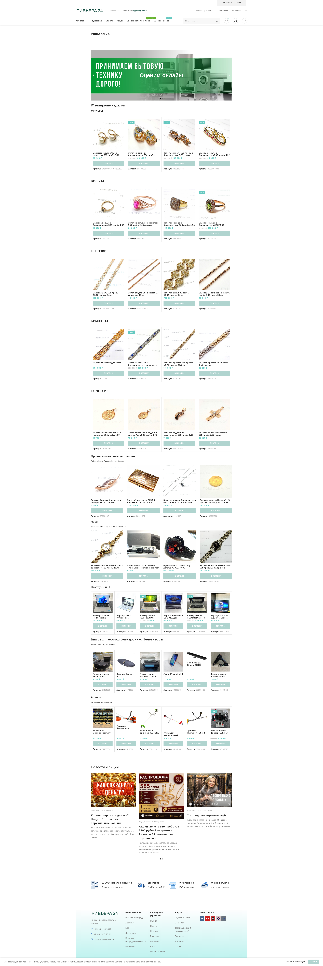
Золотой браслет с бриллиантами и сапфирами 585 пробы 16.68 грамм (142, 364)
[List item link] (136, 917)
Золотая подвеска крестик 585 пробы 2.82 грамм (213, 433)
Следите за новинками (112, 887)
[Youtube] (207, 918)
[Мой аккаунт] (246, 10)
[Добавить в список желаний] (122, 134)
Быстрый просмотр (122, 129)
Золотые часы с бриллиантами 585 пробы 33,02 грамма (215, 566)
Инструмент (96, 702)
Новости (99, 810)
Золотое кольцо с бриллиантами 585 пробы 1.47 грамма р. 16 (108, 225)
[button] (93, 75)
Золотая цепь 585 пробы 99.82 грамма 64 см (176, 293)
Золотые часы (97, 526)
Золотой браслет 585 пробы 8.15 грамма (213, 363)
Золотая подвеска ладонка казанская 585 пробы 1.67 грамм (107, 434)
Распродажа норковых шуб (206, 815)
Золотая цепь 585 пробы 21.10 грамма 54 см (105, 293)
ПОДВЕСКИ (100, 391)
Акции (93, 810)
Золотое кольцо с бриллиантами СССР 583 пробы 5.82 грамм (211, 225)
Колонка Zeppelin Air (125, 675)
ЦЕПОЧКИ (98, 251)
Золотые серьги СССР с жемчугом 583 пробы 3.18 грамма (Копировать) (106, 155)
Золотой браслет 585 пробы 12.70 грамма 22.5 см (178, 363)
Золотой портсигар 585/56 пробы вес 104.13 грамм (141, 501)
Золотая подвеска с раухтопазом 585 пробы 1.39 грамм (178, 434)
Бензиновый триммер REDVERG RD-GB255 (149, 732)
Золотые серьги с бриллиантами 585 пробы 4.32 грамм (214, 155)
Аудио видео (109, 644)
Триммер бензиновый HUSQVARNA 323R (125, 728)
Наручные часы (110, 526)
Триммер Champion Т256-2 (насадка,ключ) (196, 732)
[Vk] (202, 918)
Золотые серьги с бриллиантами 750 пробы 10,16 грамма (141, 155)
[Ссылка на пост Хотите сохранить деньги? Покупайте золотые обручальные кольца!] (113, 790)
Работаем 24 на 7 (187, 887)
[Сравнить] (122, 123)
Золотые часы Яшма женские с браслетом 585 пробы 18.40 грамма (107, 567)
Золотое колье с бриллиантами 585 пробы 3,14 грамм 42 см (179, 501)
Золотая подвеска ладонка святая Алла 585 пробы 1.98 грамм (142, 434)
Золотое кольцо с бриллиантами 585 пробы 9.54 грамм (179, 225)
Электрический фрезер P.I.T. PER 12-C (219, 732)
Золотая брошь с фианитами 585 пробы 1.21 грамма (106, 501)
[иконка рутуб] (218, 918)
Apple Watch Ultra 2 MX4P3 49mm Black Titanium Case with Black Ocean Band (143, 567)
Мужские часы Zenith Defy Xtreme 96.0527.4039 (176, 566)
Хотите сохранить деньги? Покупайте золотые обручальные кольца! (109, 819)
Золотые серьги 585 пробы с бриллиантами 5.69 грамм (178, 154)
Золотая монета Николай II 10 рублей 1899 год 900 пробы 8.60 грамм (215, 502)
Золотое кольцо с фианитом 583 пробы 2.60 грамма (143, 223)
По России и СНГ (156, 887)
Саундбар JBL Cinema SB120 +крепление (194, 664)
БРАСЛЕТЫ (99, 321)
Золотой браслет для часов (107, 362)
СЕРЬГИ (97, 111)
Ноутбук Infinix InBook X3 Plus (147, 616)
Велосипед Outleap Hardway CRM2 (102, 732)
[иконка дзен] (213, 918)
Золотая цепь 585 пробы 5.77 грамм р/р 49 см (143, 293)
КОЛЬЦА (97, 181)
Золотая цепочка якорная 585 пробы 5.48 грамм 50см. (214, 293)
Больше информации (295, 962)
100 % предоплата (220, 887)
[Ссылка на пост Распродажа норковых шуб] (209, 790)
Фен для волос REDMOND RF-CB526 (218, 676)
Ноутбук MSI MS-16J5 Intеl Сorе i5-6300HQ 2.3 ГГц (220, 617)
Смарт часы (123, 526)
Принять (313, 962)
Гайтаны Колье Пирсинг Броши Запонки (107, 461)
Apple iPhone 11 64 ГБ (173, 675)
